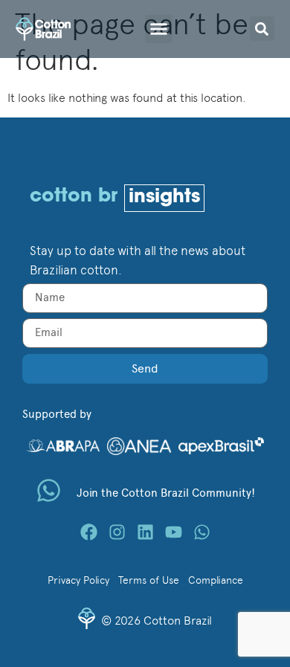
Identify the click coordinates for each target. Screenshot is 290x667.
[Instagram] (117, 532)
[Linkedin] (145, 532)
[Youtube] (173, 532)
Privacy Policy (78, 580)
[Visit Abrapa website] (63, 444)
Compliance (215, 580)
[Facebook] (88, 532)
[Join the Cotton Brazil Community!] (49, 490)
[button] (159, 29)
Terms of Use (148, 580)
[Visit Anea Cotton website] (139, 445)
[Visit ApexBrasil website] (221, 445)
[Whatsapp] (201, 532)
